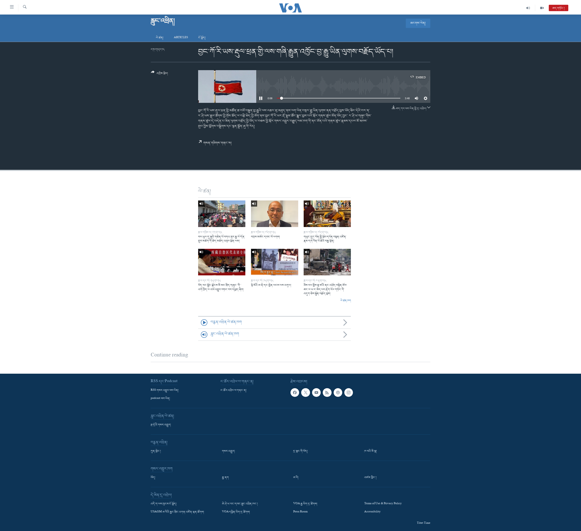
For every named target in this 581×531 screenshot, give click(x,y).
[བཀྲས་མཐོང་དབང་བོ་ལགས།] (274, 213)
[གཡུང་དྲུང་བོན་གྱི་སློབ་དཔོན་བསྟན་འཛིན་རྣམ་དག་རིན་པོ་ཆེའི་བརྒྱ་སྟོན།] (327, 213)
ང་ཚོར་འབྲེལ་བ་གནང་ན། (233, 390)
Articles (181, 37)
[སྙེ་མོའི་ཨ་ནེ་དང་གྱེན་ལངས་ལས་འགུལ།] (274, 262)
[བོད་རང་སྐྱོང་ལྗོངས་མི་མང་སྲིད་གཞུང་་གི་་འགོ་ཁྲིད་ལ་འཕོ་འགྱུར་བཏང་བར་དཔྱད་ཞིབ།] (221, 262)
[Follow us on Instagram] (348, 392)
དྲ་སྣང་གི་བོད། (300, 451)
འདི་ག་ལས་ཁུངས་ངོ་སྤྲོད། (164, 504)
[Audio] (528, 8)
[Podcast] (338, 392)
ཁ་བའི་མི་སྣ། (370, 451)
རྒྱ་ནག (225, 477)
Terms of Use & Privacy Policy (383, 504)
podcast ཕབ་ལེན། (160, 398)
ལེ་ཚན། (159, 37)
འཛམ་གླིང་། (370, 477)
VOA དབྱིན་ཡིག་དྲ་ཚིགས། (236, 512)
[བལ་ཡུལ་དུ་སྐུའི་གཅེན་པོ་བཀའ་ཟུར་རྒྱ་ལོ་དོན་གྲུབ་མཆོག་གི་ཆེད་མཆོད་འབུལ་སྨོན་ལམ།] (221, 213)
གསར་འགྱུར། (228, 451)
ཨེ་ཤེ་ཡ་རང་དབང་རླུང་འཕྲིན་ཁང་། (240, 504)
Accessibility (372, 512)
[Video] (542, 8)
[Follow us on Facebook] (294, 392)
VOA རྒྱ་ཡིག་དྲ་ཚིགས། (305, 504)
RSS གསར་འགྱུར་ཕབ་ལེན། (165, 390)
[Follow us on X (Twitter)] (305, 392)
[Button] (159, 74)
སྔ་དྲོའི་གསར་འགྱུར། (161, 425)
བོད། (153, 477)
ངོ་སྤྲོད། (202, 37)
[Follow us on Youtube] (316, 392)
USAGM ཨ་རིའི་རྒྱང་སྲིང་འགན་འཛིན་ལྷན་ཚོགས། (177, 512)
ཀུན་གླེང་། (156, 451)
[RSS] (327, 392)
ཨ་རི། (295, 477)
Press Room (300, 512)
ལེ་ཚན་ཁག (345, 301)
